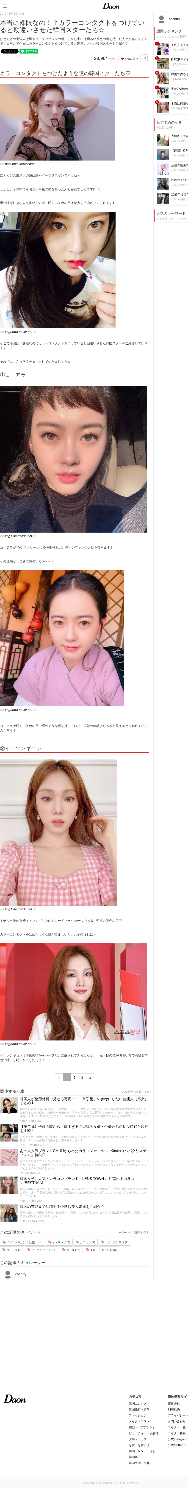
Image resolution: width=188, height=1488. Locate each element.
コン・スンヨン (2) (116, 1242)
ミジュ (24, 1145)
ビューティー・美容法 (144, 1433)
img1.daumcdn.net (18, 536)
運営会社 (174, 1403)
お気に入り (131, 58)
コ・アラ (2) (14, 1250)
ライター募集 (177, 1433)
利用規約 (174, 1409)
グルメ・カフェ (139, 1439)
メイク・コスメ (139, 1421)
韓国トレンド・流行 (142, 1451)
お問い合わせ (177, 1421)
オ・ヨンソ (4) (61, 1242)
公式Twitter (175, 1445)
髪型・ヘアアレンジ (142, 1427)
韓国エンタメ (138, 1403)
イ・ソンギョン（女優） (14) (24, 1242)
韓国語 (133, 1457)
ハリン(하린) (179, 49)
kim (22, 1172)
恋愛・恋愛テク (139, 1445)
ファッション (138, 1415)
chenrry (20, 1274)
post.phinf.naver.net (19, 163)
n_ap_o (25, 1221)
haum (23, 1121)
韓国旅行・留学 (139, 1409)
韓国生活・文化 (139, 1463)
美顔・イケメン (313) (103, 1250)
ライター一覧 (177, 1427)
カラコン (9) (87, 1242)
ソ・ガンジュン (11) (43, 1250)
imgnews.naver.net (18, 331)
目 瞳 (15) (73, 1250)
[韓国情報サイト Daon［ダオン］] (111, 5)
